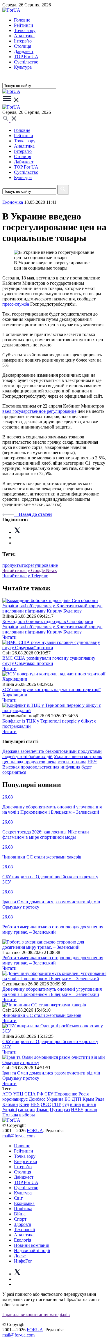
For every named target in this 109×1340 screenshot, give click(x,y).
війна (75, 1104)
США (30, 1093)
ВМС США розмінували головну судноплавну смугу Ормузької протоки (48, 661)
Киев (24, 1104)
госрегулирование (40, 565)
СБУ (48, 1093)
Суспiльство (26, 61)
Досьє (20, 1255)
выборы (27, 1114)
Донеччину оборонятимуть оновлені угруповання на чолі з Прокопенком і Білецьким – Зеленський (52, 992)
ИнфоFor (23, 1260)
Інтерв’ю (23, 40)
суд (65, 1104)
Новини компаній (31, 1245)
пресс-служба (15, 304)
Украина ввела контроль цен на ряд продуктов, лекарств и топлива (52, 759)
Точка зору (24, 30)
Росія (83, 1093)
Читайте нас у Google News (29, 570)
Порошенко (65, 1093)
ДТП (76, 1099)
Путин (56, 1109)
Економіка (12, 202)
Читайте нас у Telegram (25, 575)
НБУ (35, 1104)
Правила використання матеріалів (36, 1314)
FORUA (35, 1130)
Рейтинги (23, 25)
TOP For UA (26, 56)
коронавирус (15, 1099)
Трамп (42, 1109)
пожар (91, 1109)
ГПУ (56, 1104)
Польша (10, 1114)
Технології (24, 1229)
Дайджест (23, 51)
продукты (12, 565)
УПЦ (18, 1093)
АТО (7, 1093)
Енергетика (25, 1161)
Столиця (22, 46)
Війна (20, 1213)
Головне (22, 19)
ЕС (68, 1099)
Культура (23, 67)
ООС (46, 1104)
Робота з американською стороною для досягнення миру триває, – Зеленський (52, 960)
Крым (88, 1099)
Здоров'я (22, 1224)
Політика (23, 1208)
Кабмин (10, 1104)
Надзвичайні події (32, 1250)
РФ (40, 1093)
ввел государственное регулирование (39, 411)
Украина (55, 1099)
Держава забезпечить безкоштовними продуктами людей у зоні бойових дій (52, 754)
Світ (18, 1198)
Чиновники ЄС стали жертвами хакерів (41, 1015)
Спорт (20, 1219)
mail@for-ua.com (18, 1135)
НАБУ (77, 1109)
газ (67, 1109)
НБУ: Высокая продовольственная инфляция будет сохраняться (49, 767)
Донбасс (37, 1099)
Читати (9, 637)
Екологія (22, 1240)
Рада (99, 1099)
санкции (26, 1109)
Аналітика (24, 35)
